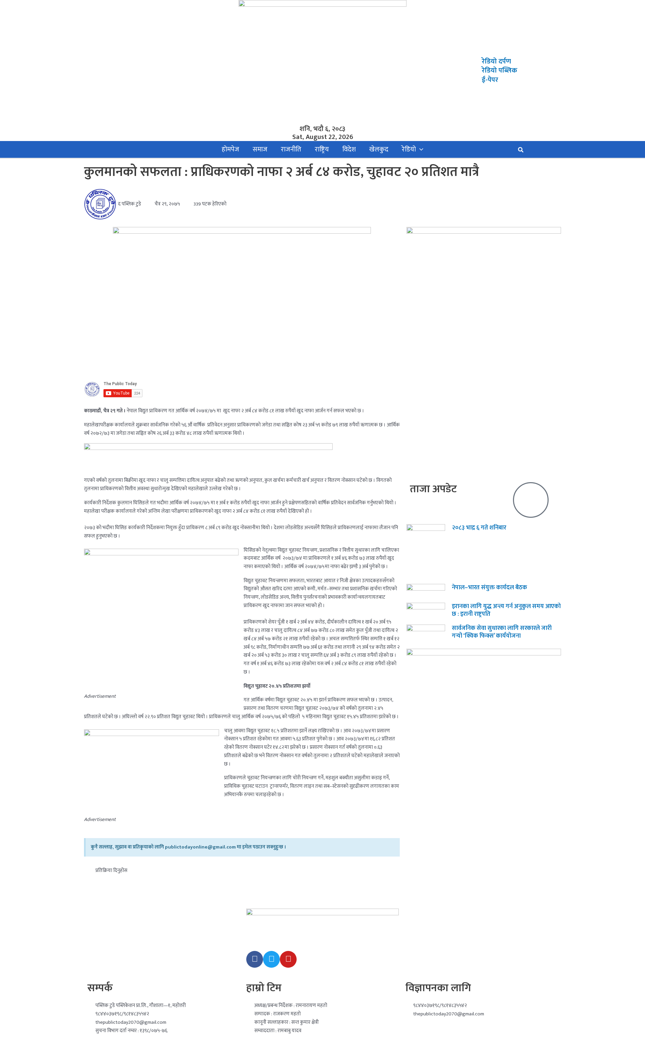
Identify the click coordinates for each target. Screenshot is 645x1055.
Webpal (218, 1048)
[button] (521, 151)
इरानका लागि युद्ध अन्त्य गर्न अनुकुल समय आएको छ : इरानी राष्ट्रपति (506, 610)
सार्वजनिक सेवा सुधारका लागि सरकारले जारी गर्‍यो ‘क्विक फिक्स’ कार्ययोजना (502, 632)
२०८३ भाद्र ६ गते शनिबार (479, 528)
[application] (419, 149)
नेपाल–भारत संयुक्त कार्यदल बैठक (489, 588)
